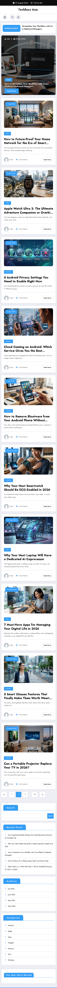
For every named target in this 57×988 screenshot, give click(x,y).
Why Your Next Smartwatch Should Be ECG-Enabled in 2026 (27, 488)
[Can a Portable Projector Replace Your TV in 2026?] (28, 738)
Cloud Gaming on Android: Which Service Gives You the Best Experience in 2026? (28, 349)
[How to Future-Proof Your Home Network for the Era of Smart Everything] (28, 114)
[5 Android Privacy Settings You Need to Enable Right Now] (28, 252)
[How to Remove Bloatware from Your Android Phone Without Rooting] (28, 391)
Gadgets (8, 480)
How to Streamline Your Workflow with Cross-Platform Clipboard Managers (24, 27)
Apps (10, 937)
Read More (18, 91)
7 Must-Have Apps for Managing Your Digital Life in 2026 (27, 627)
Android (8, 272)
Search (11, 807)
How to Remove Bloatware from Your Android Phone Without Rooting (27, 418)
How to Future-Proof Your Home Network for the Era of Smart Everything (27, 141)
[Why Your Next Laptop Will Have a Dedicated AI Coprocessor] (28, 530)
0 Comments (23, 160)
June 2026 (11, 894)
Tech (15, 79)
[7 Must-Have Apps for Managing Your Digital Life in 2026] (28, 599)
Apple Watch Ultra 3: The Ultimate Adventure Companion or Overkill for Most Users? (28, 210)
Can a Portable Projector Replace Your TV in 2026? (28, 766)
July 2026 (11, 889)
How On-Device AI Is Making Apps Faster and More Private (28, 861)
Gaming (11, 948)
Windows (11, 960)
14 (35, 794)
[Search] (12, 17)
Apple (7, 203)
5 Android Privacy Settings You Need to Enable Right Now (26, 279)
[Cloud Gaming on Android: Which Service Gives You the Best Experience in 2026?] (28, 322)
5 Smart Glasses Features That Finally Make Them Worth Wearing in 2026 (28, 696)
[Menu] (5, 17)
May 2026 (11, 900)
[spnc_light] (18, 17)
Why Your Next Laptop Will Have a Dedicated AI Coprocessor (27, 557)
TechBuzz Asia (28, 9)
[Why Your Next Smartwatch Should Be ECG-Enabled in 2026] (28, 460)
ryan (14, 39)
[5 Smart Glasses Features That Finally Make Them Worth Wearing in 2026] (28, 669)
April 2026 (12, 906)
